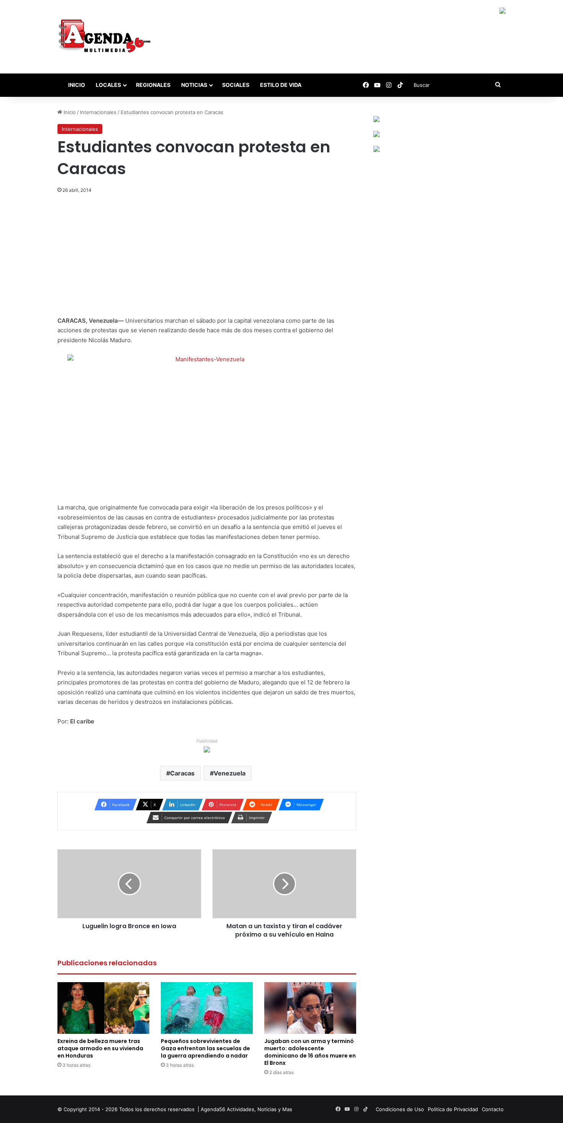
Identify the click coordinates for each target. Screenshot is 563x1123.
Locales (108, 85)
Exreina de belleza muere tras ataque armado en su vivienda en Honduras (100, 1048)
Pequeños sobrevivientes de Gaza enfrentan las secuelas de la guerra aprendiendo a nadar (205, 1048)
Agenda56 (213, 1109)
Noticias (194, 85)
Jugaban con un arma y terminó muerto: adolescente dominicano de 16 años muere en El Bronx (310, 1052)
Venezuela (229, 773)
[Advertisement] (206, 259)
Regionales (153, 85)
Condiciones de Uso (400, 1109)
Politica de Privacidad (453, 1109)
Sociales (235, 85)
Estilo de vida (280, 85)
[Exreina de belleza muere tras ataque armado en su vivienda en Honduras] (103, 1008)
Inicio (76, 85)
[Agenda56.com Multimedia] (105, 36)
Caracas (182, 773)
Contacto (493, 1109)
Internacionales (98, 112)
